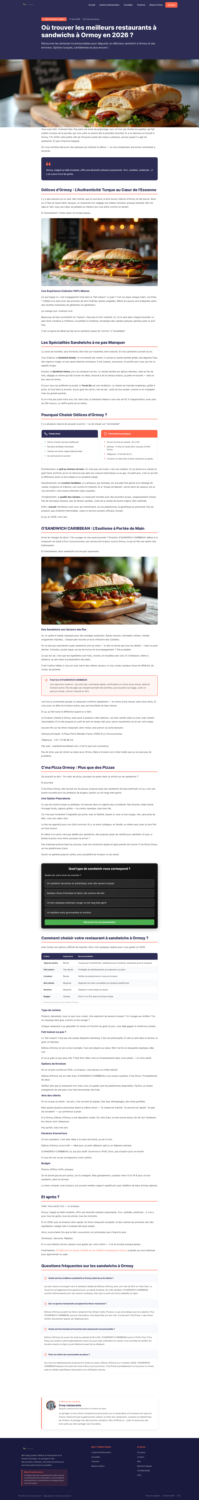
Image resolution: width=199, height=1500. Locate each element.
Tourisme (141, 5)
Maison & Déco (156, 5)
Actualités (128, 5)
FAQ (139, 1461)
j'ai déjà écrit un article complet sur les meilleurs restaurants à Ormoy (91, 1250)
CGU (139, 1475)
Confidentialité (143, 1470)
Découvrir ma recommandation (99, 922)
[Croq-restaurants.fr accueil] (29, 1450)
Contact (171, 5)
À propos (141, 1452)
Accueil (92, 5)
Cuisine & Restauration (109, 5)
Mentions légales (144, 1466)
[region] (99, 979)
